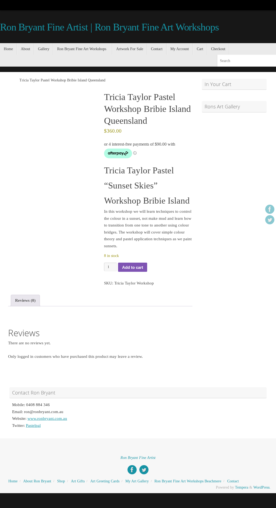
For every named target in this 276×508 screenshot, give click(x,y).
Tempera (241, 487)
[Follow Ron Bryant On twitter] (269, 219)
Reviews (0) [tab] (25, 300)
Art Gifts (78, 481)
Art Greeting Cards (104, 481)
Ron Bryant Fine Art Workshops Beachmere (187, 481)
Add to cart (132, 267)
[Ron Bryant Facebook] (269, 209)
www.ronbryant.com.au (47, 418)
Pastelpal (33, 425)
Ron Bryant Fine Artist (138, 458)
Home (13, 481)
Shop (61, 481)
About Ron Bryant (37, 481)
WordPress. (262, 487)
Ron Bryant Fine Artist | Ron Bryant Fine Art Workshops (109, 27)
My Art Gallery (137, 481)
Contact (233, 481)
